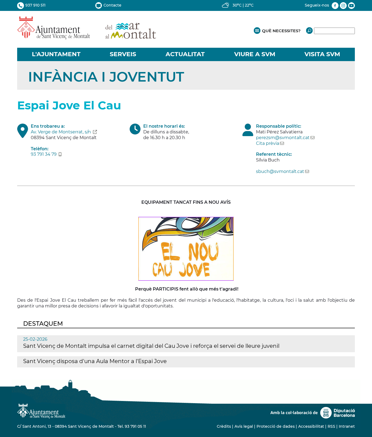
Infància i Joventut (106, 76)
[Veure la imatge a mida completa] (186, 248)
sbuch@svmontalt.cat (280, 171)
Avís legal (243, 426)
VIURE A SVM (254, 54)
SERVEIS (123, 54)
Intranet (347, 426)
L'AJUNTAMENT (56, 54)
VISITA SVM (322, 54)
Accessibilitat (311, 426)
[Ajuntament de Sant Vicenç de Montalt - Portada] (86, 36)
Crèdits (224, 426)
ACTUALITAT (185, 54)
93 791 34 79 (44, 154)
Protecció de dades (276, 426)
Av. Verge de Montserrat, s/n (61, 131)
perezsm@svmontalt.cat (283, 137)
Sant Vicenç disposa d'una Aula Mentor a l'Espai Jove (95, 361)
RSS (331, 426)
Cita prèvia (267, 143)
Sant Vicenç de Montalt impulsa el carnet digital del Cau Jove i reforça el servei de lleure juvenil (151, 346)
